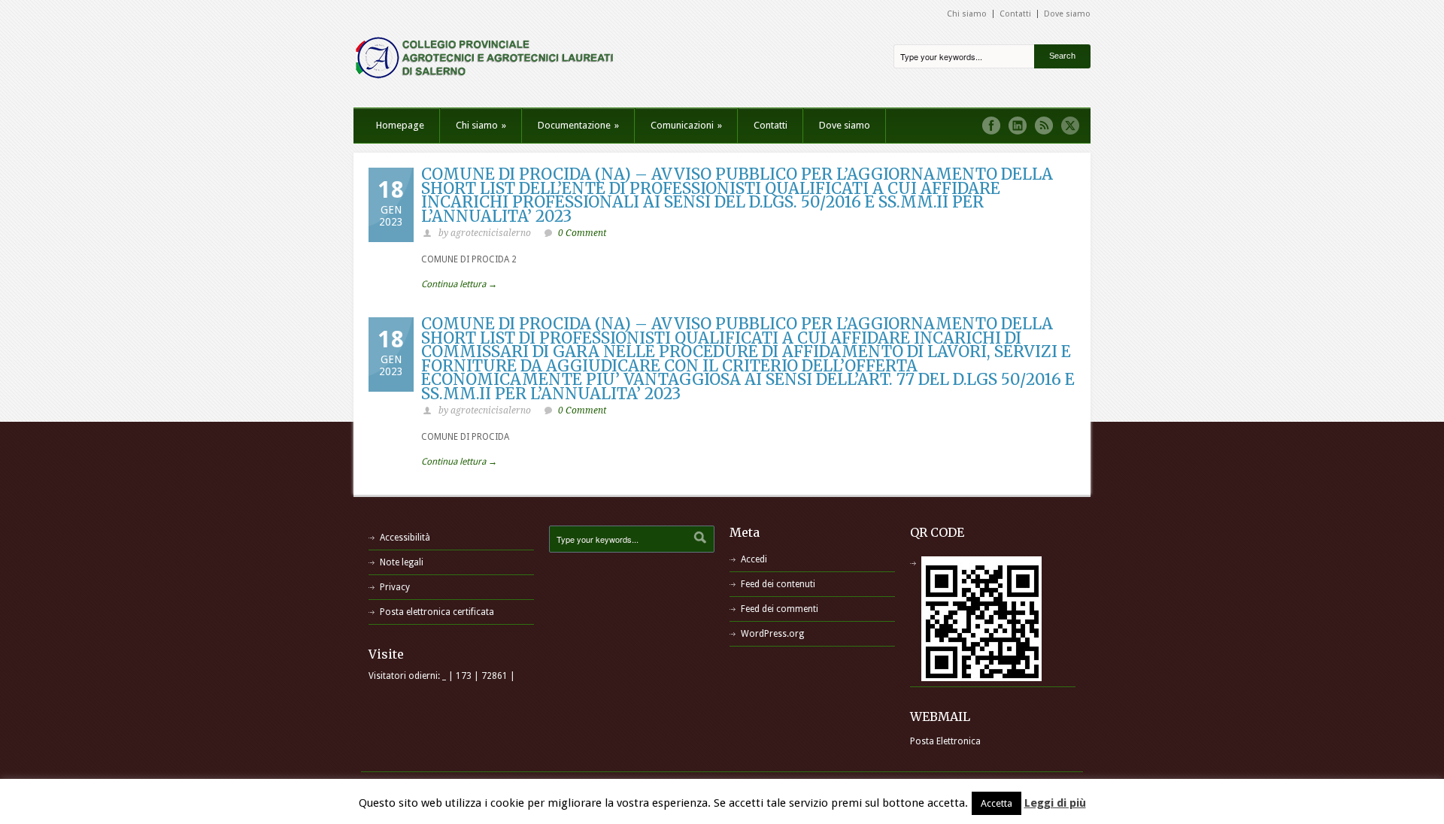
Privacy (395, 587)
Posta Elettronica (945, 741)
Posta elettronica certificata (437, 612)
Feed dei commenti (779, 609)
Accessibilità (405, 537)
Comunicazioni (686, 125)
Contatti (1015, 14)
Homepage (400, 125)
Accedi (754, 559)
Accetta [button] (996, 803)
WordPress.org (772, 634)
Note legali (401, 562)
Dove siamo (1067, 14)
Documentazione (578, 125)
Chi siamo (967, 14)
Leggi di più (1055, 803)
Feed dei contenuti (778, 584)
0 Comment (582, 233)
